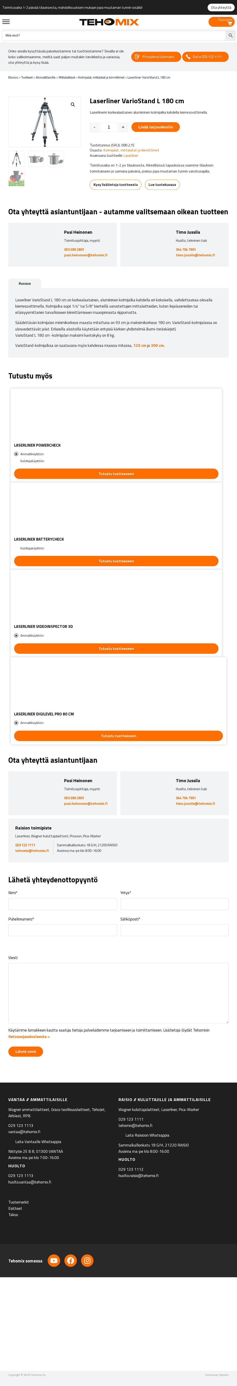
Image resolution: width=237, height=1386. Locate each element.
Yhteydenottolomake (158, 56)
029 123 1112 (130, 1169)
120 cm (139, 345)
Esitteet (15, 1208)
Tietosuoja (211, 1375)
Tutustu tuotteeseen (116, 473)
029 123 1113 (20, 1126)
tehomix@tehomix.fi (32, 850)
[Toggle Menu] (6, 21)
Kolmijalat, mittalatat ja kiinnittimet (101, 77)
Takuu (13, 1215)
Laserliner (130, 155)
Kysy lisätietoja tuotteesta (116, 184)
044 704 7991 (186, 249)
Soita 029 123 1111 (207, 56)
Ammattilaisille (46, 77)
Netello (224, 1375)
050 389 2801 (74, 249)
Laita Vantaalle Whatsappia (38, 1141)
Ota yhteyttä (221, 7)
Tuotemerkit (18, 1202)
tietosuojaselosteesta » (29, 1037)
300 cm (157, 345)
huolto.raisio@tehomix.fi (138, 1176)
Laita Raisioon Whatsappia (147, 1135)
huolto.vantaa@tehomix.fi (29, 1182)
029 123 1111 (25, 845)
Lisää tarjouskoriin (155, 127)
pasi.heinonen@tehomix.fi (86, 255)
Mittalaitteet (67, 77)
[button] (73, 104)
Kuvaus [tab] (25, 283)
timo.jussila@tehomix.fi (195, 255)
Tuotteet (27, 77)
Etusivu (13, 77)
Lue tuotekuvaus (162, 184)
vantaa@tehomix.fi (24, 1132)
